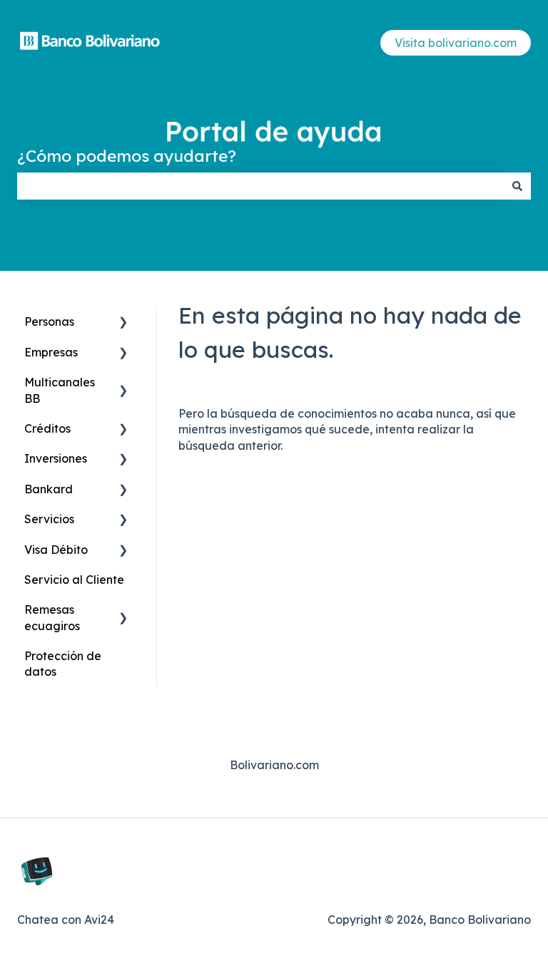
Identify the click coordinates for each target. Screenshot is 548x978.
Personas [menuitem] (49, 321)
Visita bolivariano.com (456, 43)
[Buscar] (517, 186)
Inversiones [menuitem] (55, 458)
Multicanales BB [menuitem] (59, 390)
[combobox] (260, 186)
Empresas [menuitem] (51, 352)
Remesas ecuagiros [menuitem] (52, 617)
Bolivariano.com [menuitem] (274, 765)
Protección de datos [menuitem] (62, 664)
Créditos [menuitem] (47, 428)
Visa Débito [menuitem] (56, 549)
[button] (123, 322)
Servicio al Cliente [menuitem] (74, 579)
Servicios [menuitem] (49, 519)
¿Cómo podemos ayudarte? (126, 155)
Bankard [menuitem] (48, 489)
